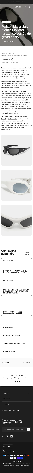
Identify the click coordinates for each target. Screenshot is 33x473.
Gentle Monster (12, 119)
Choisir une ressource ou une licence (14, 343)
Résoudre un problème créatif (11, 335)
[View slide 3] (17, 382)
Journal (8, 53)
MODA (12, 53)
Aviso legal (17, 465)
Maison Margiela (6, 22)
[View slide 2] (15, 382)
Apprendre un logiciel (9, 327)
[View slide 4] (20, 382)
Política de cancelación (24, 465)
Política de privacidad (17, 463)
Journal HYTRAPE (7, 59)
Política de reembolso (7, 463)
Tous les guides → (27, 253)
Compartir (6, 362)
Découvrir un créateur (9, 351)
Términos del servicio (26, 463)
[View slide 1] (13, 382)
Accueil (3, 53)
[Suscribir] (28, 429)
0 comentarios (28, 362)
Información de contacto (9, 465)
